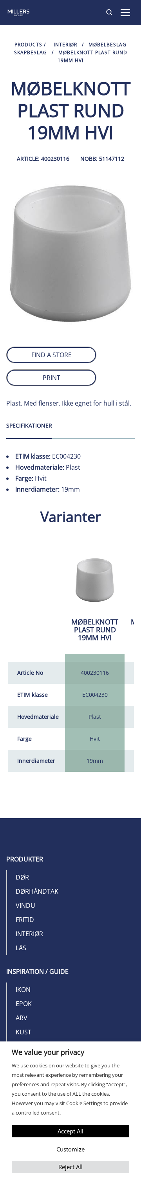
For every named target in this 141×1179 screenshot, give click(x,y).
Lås (21, 948)
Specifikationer (29, 425)
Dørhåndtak (37, 891)
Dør (22, 877)
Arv (21, 1018)
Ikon (23, 989)
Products (28, 44)
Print (51, 377)
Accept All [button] (70, 1131)
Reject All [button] (70, 1167)
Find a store (51, 355)
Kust (23, 1032)
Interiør (65, 44)
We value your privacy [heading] (48, 1052)
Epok (24, 1003)
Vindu (25, 905)
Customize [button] (70, 1149)
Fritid (25, 919)
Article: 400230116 (43, 158)
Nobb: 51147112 (102, 158)
